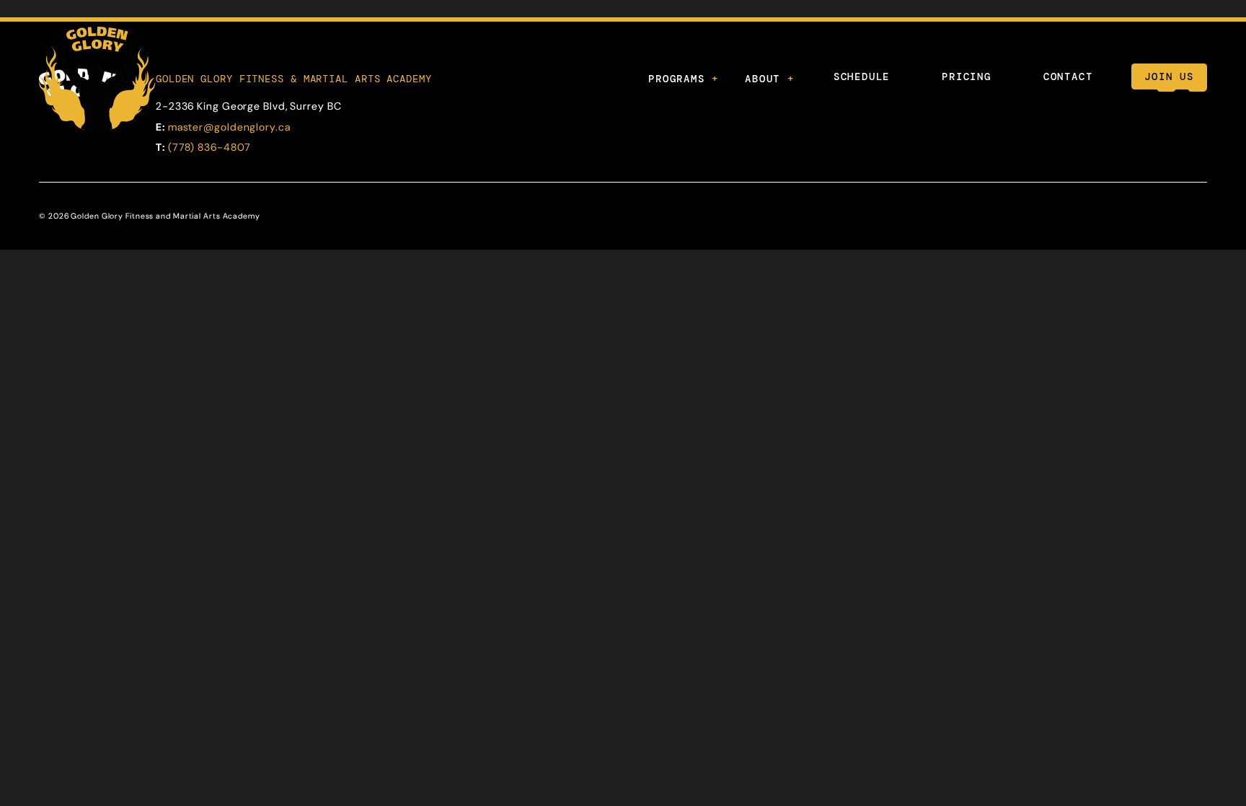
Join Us (1169, 76)
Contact (1068, 76)
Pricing (966, 76)
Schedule (862, 76)
